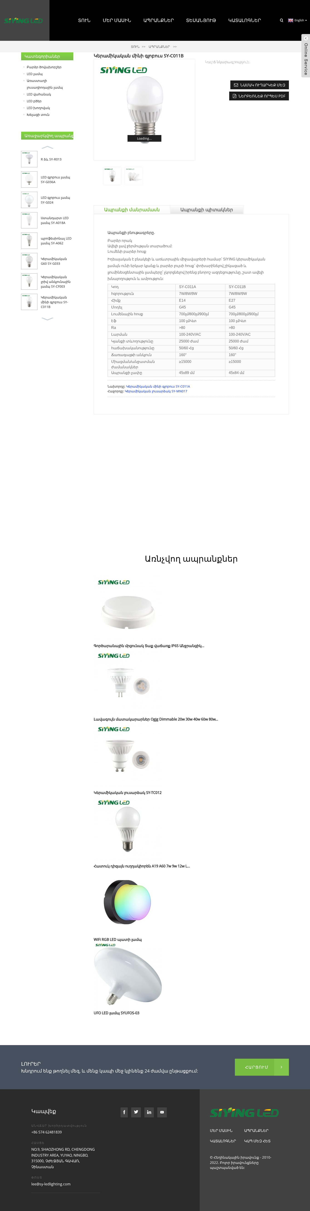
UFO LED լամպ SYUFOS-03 (116, 1012)
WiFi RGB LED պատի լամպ (118, 939)
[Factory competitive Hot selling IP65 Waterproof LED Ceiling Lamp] (128, 609)
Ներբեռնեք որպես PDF (262, 96)
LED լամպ (35, 74)
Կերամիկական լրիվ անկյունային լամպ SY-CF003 (56, 282)
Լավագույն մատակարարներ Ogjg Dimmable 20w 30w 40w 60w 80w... (156, 719)
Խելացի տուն (38, 114)
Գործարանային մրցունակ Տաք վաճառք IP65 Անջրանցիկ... (149, 645)
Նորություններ (194, 61)
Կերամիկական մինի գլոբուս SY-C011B (54, 302)
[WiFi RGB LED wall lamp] (128, 902)
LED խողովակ (38, 108)
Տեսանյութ (201, 20)
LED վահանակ (39, 94)
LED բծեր (34, 101)
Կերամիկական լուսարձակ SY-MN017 (156, 391)
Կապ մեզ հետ (244, 61)
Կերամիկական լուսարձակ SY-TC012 (128, 792)
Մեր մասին (117, 20)
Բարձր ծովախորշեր (44, 67)
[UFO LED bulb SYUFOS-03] (128, 976)
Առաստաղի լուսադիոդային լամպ (45, 84)
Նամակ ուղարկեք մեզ (262, 85)
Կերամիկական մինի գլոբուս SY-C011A (158, 386)
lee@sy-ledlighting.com (51, 1184)
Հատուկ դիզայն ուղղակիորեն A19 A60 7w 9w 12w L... (142, 866)
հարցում (256, 1067)
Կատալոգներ (244, 20)
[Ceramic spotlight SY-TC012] (128, 755)
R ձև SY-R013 (51, 159)
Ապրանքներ (158, 20)
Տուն (84, 20)
